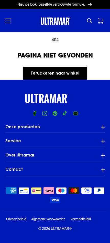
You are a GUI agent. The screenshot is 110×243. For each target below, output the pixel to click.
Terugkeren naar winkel (55, 74)
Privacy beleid (16, 219)
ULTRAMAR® (61, 228)
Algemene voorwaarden (48, 219)
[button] (8, 20)
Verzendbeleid (80, 219)
